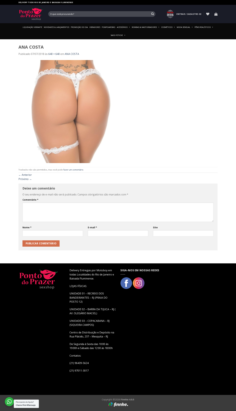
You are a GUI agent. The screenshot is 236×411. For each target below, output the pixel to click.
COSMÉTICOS (166, 27)
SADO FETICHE (117, 35)
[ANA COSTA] (69, 111)
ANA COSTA (72, 54)
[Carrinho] (216, 14)
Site (155, 227)
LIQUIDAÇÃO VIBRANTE (32, 27)
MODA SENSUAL (183, 27)
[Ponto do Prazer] (31, 14)
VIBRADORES (94, 27)
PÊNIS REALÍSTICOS (203, 27)
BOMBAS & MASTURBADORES (144, 27)
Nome (26, 227)
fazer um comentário (73, 169)
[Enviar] (152, 14)
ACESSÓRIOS (122, 27)
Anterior (25, 175)
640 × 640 (54, 54)
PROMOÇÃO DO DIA (79, 27)
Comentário (30, 199)
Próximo (25, 179)
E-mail (92, 227)
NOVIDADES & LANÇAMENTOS (56, 27)
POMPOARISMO (108, 27)
